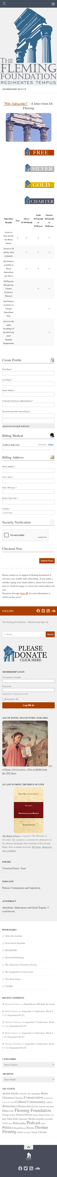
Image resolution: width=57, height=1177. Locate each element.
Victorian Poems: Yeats (14, 868)
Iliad (52, 1115)
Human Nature (44, 1114)
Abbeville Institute (13, 935)
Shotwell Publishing (14, 957)
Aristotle (23, 1093)
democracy (9, 1106)
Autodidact (36, 1093)
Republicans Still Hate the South (39, 1003)
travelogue (27, 1132)
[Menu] (53, 4)
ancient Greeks (10, 1093)
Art (29, 1093)
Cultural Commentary (30, 1101)
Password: (7, 686)
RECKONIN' (11, 950)
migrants (40, 1118)
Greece (20, 1114)
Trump (34, 1132)
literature (23, 1118)
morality (49, 1118)
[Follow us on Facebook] (38, 611)
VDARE (9, 986)
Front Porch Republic (15, 943)
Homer (35, 1114)
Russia (30, 1127)
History (28, 1114)
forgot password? (21, 693)
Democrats (24, 1106)
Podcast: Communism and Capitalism (21, 888)
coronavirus (48, 1098)
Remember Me (12, 698)
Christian (8, 1097)
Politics (8, 1127)
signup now (7, 693)
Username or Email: (11, 677)
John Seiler (13, 1118)
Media (31, 1118)
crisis (12, 1102)
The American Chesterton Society (21, 964)
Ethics (6, 1111)
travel (20, 1132)
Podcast (33, 1122)
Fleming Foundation (33, 1110)
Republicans (20, 1127)
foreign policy (9, 1114)
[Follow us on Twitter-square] (43, 611)
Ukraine (42, 1132)
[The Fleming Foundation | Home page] (4, 3)
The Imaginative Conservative (19, 971)
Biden (44, 1093)
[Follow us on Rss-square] (48, 611)
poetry (43, 1123)
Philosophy (19, 1123)
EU (12, 1111)
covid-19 (6, 1102)
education (50, 1106)
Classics (18, 1097)
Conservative (33, 1097)
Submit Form (47, 561)
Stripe (23, 593)
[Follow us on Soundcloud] (53, 611)
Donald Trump (38, 1106)
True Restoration (13, 978)
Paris (10, 1123)
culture (49, 1102)
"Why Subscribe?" (15, 103)
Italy (4, 1118)
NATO (5, 1123)
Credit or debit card (10, 444)
